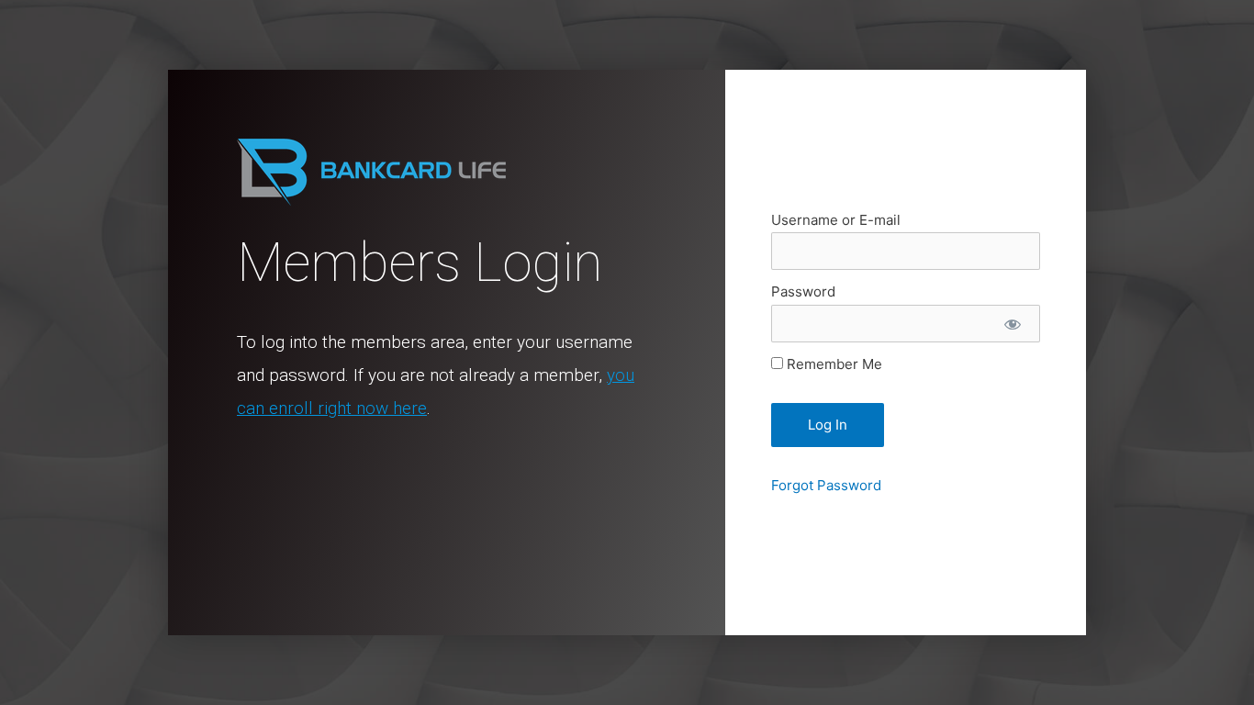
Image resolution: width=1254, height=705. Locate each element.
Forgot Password (826, 485)
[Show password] (1012, 323)
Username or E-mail (836, 220)
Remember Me (832, 364)
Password (803, 291)
